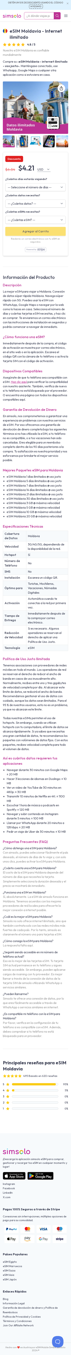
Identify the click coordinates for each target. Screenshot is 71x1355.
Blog (5, 1299)
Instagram (9, 1184)
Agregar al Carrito (35, 231)
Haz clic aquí (19, 382)
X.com (6, 1197)
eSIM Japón (10, 1279)
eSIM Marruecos (12, 1266)
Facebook (9, 1188)
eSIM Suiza (9, 1270)
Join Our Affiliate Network (18, 1325)
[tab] (9, 141)
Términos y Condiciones (17, 1321)
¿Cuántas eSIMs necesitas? (22, 211)
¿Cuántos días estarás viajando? (26, 179)
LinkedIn (8, 1192)
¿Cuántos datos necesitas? (22, 195)
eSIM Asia (8, 1275)
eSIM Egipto (10, 1261)
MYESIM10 (35, 6)
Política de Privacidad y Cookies (22, 1316)
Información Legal (14, 1303)
